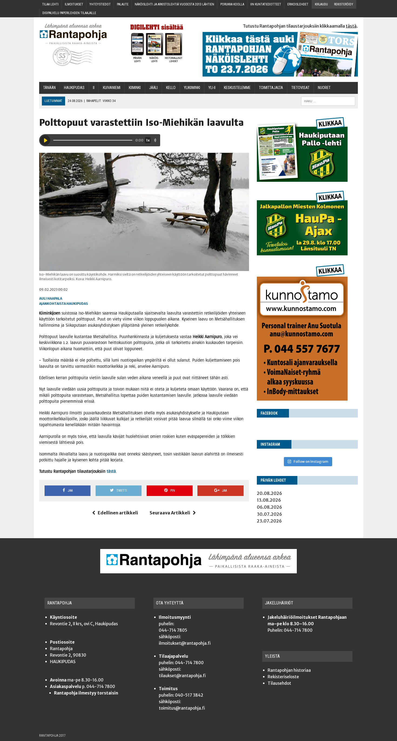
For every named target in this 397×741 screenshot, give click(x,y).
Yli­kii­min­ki (192, 87)
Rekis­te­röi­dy (343, 4)
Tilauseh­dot (279, 683)
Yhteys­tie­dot (100, 4)
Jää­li (153, 87)
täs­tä (111, 471)
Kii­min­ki (135, 87)
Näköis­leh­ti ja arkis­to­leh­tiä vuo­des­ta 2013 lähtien (174, 4)
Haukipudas (77, 304)
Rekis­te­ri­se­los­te (283, 676)
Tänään (49, 87)
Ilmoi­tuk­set (74, 4)
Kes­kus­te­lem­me (237, 87)
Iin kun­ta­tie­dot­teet (265, 4)
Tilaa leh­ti (50, 4)
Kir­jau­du (321, 4)
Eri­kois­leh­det (297, 4)
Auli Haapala (50, 298)
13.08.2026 (269, 500)
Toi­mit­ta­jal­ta (271, 87)
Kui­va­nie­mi (111, 87)
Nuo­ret (324, 87)
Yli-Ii (212, 87)
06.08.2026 (269, 507)
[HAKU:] (328, 100)
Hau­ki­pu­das (74, 87)
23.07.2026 (269, 521)
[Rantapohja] (77, 45)
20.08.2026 (269, 493)
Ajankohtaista (52, 304)
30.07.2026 (269, 514)
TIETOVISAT (300, 87)
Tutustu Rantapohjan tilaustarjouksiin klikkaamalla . (300, 26)
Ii (94, 87)
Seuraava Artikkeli (170, 512)
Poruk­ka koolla (232, 4)
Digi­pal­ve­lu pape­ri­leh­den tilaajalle (69, 13)
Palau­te (123, 4)
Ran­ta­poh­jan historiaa (289, 670)
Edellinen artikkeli (118, 512)
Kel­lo (171, 87)
